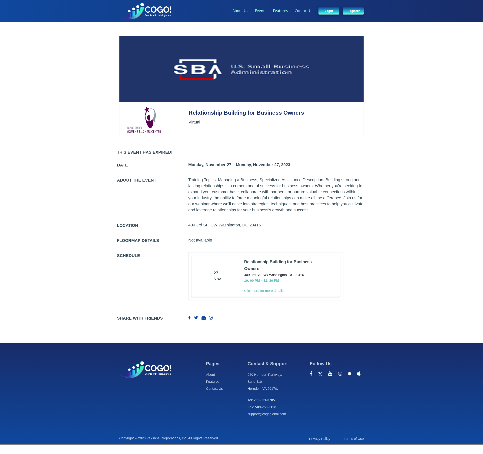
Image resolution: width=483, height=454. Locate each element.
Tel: (261, 400)
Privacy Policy (319, 439)
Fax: (262, 407)
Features (280, 10)
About (210, 375)
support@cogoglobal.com (267, 414)
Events (260, 10)
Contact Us (304, 10)
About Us (240, 10)
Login (329, 11)
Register (354, 11)
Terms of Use (354, 439)
